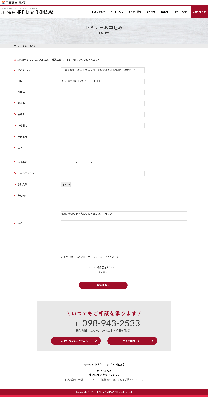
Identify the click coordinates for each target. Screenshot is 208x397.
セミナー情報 (135, 11)
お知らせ (151, 11)
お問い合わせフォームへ (74, 340)
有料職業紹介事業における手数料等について (120, 379)
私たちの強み (98, 11)
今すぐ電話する (131, 340)
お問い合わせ (199, 11)
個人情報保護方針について (104, 267)
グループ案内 (181, 11)
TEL (104, 324)
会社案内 (165, 11)
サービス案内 (116, 11)
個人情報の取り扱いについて (80, 379)
